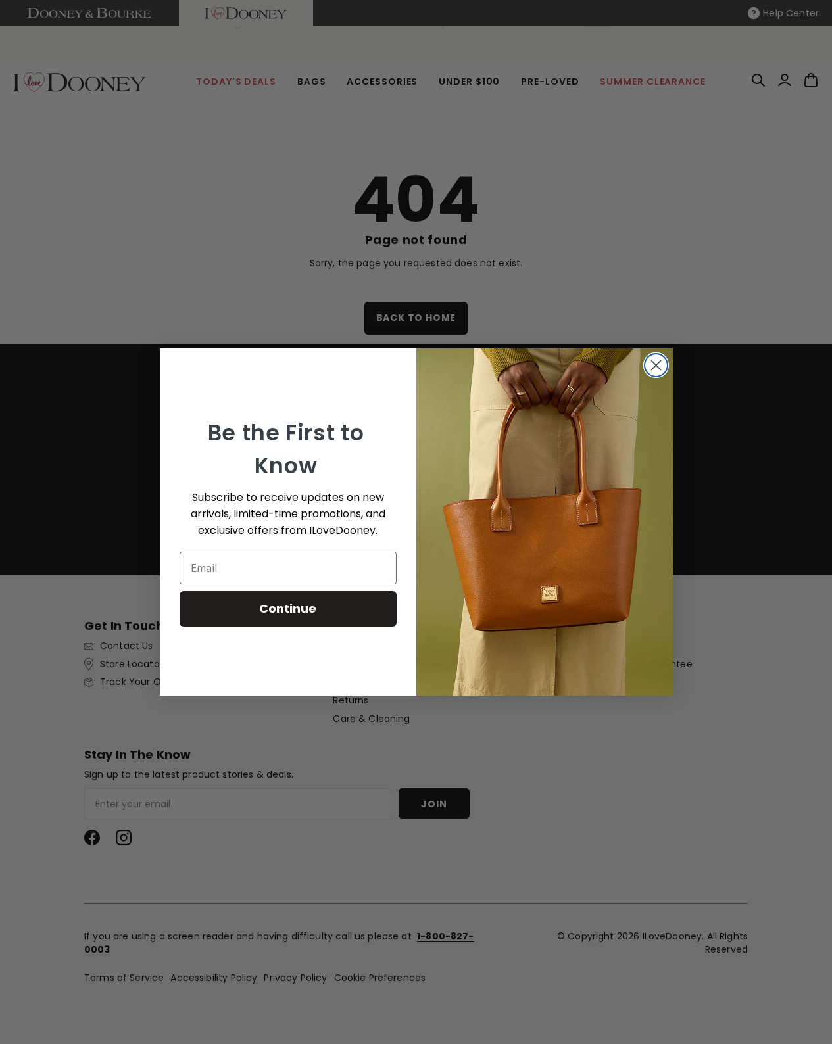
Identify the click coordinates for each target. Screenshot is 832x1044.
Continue (287, 608)
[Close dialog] (656, 365)
